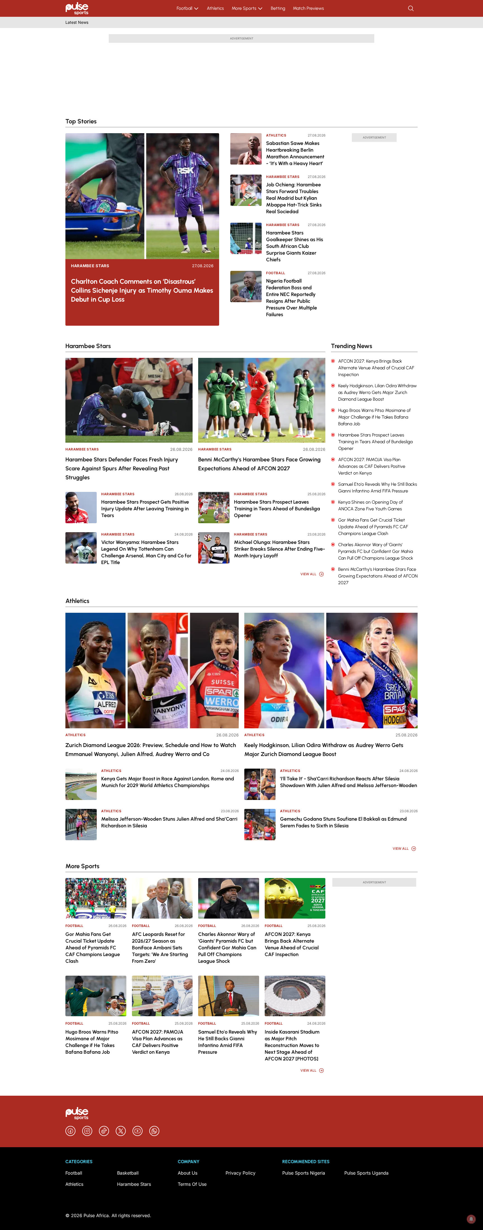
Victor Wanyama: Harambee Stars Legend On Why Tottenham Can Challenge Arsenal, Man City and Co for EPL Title (146, 552)
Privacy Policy (240, 1173)
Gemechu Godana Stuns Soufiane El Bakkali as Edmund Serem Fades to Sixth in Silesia (343, 822)
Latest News (76, 22)
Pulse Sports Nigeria (303, 1173)
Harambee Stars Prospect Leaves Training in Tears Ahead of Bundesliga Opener (277, 508)
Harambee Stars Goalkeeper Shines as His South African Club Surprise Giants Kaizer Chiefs (294, 246)
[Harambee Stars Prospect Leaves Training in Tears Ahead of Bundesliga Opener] (213, 507)
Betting (278, 8)
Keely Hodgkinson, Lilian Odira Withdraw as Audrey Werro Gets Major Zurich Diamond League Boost (323, 749)
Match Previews (308, 8)
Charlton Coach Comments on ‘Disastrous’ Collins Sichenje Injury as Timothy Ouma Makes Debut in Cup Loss (142, 290)
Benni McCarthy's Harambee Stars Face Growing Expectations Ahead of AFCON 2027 (259, 464)
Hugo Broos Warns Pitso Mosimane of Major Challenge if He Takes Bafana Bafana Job (91, 1042)
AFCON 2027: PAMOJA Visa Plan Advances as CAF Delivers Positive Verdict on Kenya (157, 1042)
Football (184, 8)
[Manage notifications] (471, 1219)
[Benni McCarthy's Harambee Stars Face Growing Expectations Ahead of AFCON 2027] (261, 400)
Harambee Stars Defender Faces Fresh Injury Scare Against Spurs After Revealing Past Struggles (121, 468)
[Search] (411, 8)
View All (308, 574)
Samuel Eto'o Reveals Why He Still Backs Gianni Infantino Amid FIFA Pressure (227, 1042)
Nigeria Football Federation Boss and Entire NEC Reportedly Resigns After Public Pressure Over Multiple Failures (291, 298)
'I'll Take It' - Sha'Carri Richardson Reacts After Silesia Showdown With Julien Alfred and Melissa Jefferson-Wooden (348, 782)
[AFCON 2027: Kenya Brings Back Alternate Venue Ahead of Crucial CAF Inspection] (295, 898)
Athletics (215, 8)
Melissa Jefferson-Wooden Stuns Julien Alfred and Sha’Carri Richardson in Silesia (169, 822)
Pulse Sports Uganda (366, 1173)
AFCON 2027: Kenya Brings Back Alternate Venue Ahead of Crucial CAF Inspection (292, 944)
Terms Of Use (192, 1184)
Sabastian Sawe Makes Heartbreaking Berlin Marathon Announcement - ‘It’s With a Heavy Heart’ (295, 153)
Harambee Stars (90, 266)
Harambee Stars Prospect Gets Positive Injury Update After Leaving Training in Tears (145, 508)
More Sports (244, 8)
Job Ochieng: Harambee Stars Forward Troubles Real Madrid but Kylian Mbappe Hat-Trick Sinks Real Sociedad (294, 198)
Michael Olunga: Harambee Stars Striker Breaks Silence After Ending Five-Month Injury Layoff (279, 549)
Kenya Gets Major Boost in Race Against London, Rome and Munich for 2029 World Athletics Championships (167, 782)
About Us (187, 1173)
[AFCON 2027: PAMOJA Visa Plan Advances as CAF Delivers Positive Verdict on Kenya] (162, 996)
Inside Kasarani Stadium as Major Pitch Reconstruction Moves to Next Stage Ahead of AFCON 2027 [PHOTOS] (292, 1045)
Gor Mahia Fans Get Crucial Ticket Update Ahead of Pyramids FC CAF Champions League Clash (92, 947)
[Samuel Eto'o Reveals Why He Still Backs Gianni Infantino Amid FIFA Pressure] (228, 996)
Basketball (128, 1173)
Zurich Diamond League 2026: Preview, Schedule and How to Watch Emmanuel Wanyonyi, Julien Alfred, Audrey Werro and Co (150, 749)
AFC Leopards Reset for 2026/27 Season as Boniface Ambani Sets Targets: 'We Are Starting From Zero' (160, 947)
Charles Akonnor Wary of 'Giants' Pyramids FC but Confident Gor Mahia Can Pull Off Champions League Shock (227, 947)
